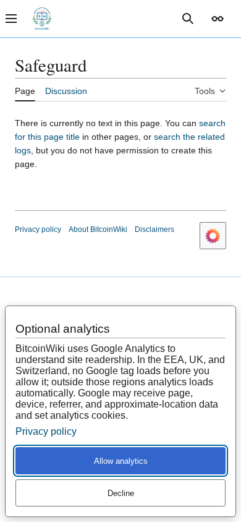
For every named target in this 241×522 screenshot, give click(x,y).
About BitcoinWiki (98, 229)
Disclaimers (154, 229)
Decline (121, 493)
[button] (217, 18)
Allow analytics (121, 461)
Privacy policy (38, 229)
